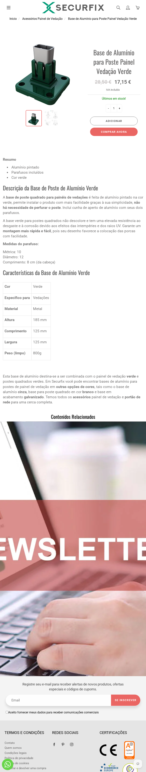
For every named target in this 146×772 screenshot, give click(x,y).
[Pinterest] (63, 744)
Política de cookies (17, 763)
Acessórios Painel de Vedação (42, 19)
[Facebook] (54, 744)
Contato (10, 743)
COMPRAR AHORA (114, 131)
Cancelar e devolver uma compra (25, 768)
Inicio (13, 19)
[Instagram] (71, 744)
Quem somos (13, 748)
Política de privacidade (19, 758)
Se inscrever (125, 700)
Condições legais (16, 753)
